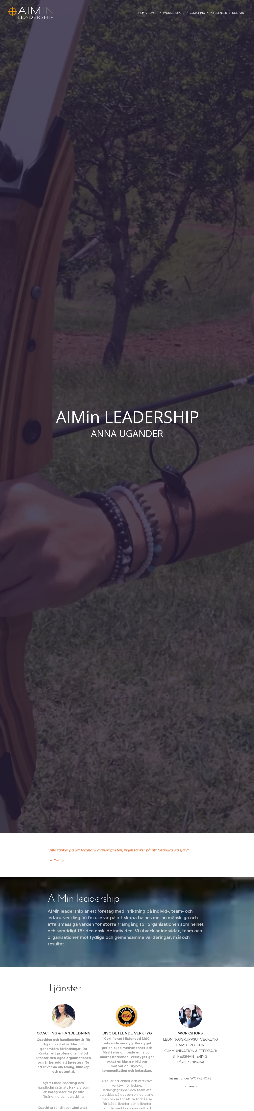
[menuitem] (142, 13)
